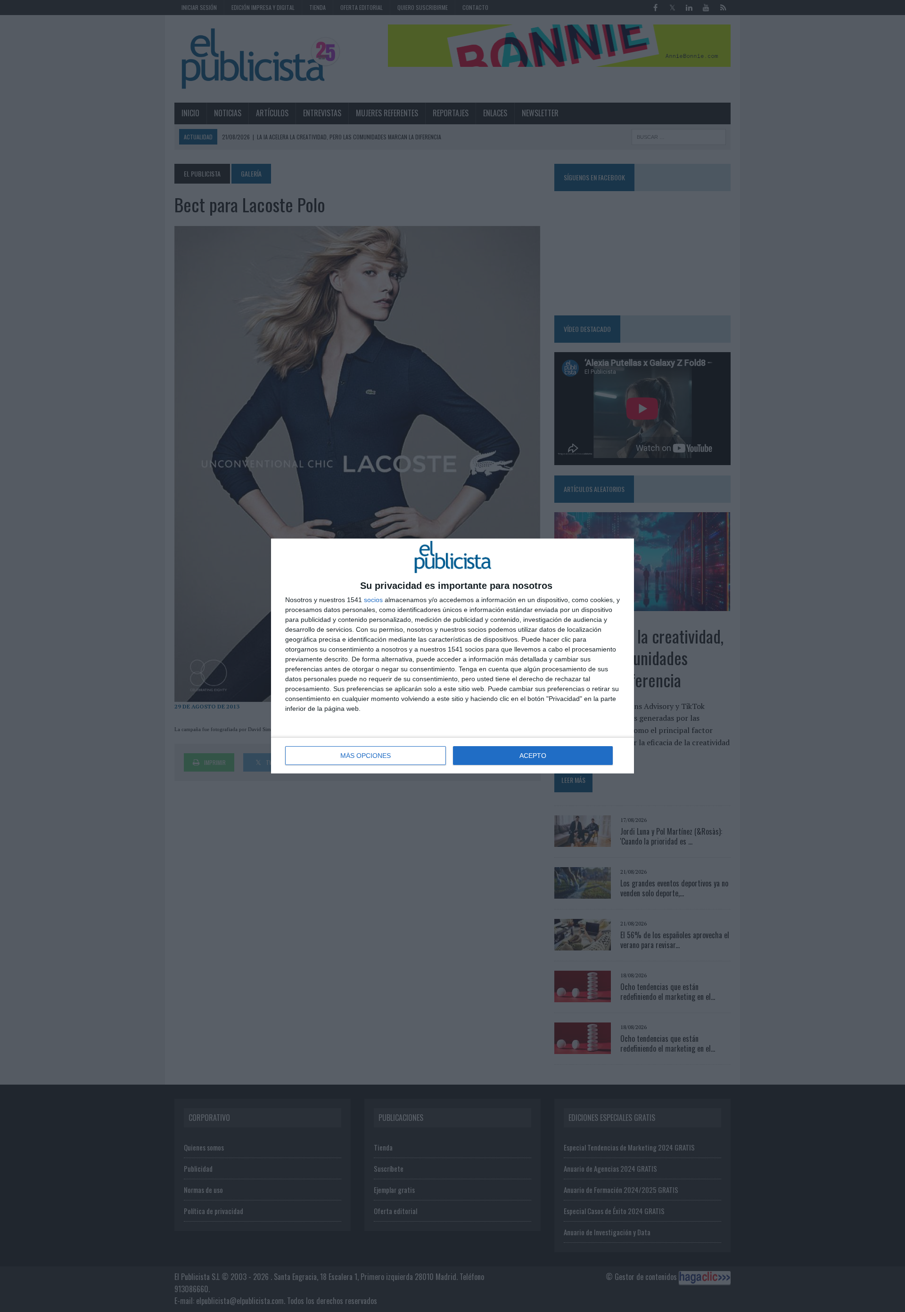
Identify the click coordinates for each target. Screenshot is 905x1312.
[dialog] (452, 656)
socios (373, 599)
